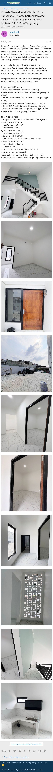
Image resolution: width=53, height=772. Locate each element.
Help (40, 762)
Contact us (6, 762)
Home (46, 762)
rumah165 (7, 27)
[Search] (49, 3)
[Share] (47, 41)
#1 (51, 42)
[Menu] (4, 3)
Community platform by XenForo (22, 770)
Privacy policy (31, 762)
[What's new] (44, 3)
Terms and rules (18, 762)
